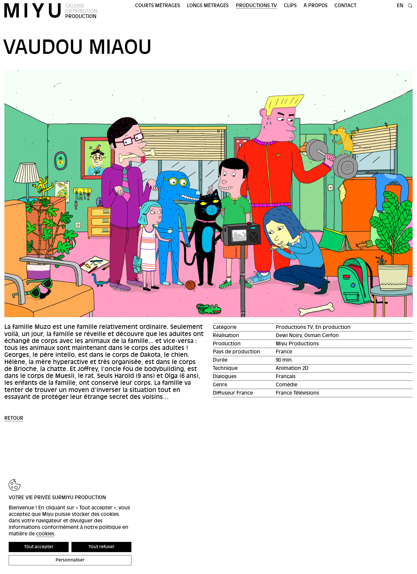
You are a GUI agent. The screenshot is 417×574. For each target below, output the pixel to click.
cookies (45, 534)
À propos (316, 5)
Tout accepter (38, 546)
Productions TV (256, 5)
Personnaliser (70, 560)
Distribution (81, 11)
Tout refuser (101, 546)
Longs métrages (208, 5)
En (400, 5)
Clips (290, 5)
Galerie (74, 6)
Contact (345, 5)
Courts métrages (157, 5)
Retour (13, 418)
